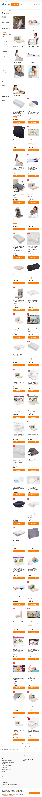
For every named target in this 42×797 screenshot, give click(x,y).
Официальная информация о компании (9, 784)
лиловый (35, 249)
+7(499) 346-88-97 (28, 759)
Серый (15, 197)
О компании (4, 782)
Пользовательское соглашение (8, 758)
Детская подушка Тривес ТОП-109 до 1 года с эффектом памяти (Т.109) (33, 488)
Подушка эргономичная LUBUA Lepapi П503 (33, 247)
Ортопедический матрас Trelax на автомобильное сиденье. (18, 220)
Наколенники (5, 26)
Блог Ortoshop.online (6, 780)
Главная (3, 10)
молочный (30, 249)
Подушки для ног (6, 46)
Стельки (3, 56)
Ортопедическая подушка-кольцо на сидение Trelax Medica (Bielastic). (18, 168)
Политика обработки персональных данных (8, 763)
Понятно (34, 793)
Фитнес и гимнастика (4, 59)
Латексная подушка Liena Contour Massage (33, 194)
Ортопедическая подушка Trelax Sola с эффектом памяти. (18, 247)
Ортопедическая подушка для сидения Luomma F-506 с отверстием (18, 706)
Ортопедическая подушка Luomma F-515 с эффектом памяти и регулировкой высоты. (33, 384)
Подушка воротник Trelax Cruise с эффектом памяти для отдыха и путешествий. (33, 220)
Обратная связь (5, 755)
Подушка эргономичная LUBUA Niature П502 (18, 460)
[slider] (3, 75)
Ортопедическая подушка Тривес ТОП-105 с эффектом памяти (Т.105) (33, 650)
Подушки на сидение (5, 43)
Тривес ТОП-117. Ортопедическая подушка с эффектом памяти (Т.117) (33, 622)
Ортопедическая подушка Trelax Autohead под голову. (33, 275)
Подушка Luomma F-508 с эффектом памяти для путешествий (18, 513)
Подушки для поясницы (5, 40)
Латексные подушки (7, 38)
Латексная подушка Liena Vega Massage (33, 705)
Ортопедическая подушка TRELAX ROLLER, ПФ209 (18, 596)
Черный (29, 278)
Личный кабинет (23, 1)
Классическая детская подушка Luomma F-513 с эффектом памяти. (18, 650)
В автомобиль (6, 51)
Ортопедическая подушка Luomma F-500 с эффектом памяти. (33, 731)
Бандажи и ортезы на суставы (6, 29)
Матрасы (4, 54)
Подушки (4, 32)
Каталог (3, 1)
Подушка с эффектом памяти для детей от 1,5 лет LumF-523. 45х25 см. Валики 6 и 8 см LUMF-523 (18, 570)
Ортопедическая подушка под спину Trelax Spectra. (18, 301)
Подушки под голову (7, 34)
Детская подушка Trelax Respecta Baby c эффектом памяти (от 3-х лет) (33, 355)
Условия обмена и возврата (7, 760)
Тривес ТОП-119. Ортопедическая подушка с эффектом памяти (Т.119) (33, 140)
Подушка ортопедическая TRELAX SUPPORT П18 (33, 460)
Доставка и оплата (10, 1)
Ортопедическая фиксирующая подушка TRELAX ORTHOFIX (33, 168)
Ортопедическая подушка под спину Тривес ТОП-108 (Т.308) (33, 541)
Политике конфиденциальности (8, 795)
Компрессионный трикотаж (7, 773)
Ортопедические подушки (7, 776)
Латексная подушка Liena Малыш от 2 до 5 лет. (33, 596)
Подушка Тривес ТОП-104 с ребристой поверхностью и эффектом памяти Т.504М (19, 355)
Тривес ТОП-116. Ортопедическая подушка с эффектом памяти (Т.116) (33, 328)
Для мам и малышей (7, 49)
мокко (29, 251)
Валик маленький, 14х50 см (18, 621)
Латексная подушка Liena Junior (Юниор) (18, 327)
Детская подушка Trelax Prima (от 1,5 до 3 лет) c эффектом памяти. (32, 677)
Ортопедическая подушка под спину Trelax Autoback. (18, 140)
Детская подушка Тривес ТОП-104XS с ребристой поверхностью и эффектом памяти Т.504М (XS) (33, 513)
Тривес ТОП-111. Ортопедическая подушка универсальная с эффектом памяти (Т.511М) (19, 678)
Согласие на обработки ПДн (7, 765)
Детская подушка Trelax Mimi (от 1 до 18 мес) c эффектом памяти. (32, 569)
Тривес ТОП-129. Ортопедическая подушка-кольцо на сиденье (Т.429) (33, 112)
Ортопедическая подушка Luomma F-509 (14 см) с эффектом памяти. (18, 435)
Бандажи (15, 7)
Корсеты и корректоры (7, 7)
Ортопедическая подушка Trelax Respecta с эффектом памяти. (18, 112)
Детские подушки (6, 36)
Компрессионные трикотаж (23, 7)
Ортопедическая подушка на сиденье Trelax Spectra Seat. (18, 194)
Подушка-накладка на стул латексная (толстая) (18, 275)
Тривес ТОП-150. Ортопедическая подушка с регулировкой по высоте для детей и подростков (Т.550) (19, 543)
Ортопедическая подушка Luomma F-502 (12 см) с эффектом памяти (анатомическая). (18, 409)
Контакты (17, 1)
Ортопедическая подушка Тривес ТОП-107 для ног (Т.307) (33, 301)
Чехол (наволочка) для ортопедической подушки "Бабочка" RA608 (18, 488)
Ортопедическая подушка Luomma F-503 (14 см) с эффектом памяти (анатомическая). (33, 409)
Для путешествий (6, 47)
